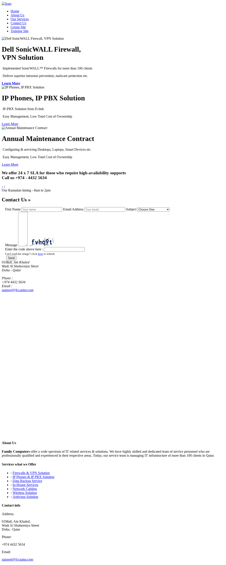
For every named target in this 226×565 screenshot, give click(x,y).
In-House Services (25, 485)
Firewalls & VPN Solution (31, 473)
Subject (131, 209)
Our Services (20, 19)
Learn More (11, 83)
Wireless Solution (25, 493)
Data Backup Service (27, 481)
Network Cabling (25, 489)
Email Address (73, 209)
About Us (17, 15)
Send (11, 258)
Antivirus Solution (25, 497)
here (40, 253)
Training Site (19, 31)
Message (11, 245)
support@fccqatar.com (18, 290)
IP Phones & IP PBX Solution (33, 477)
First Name (13, 209)
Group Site (18, 27)
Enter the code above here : (24, 249)
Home (15, 11)
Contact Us (18, 23)
